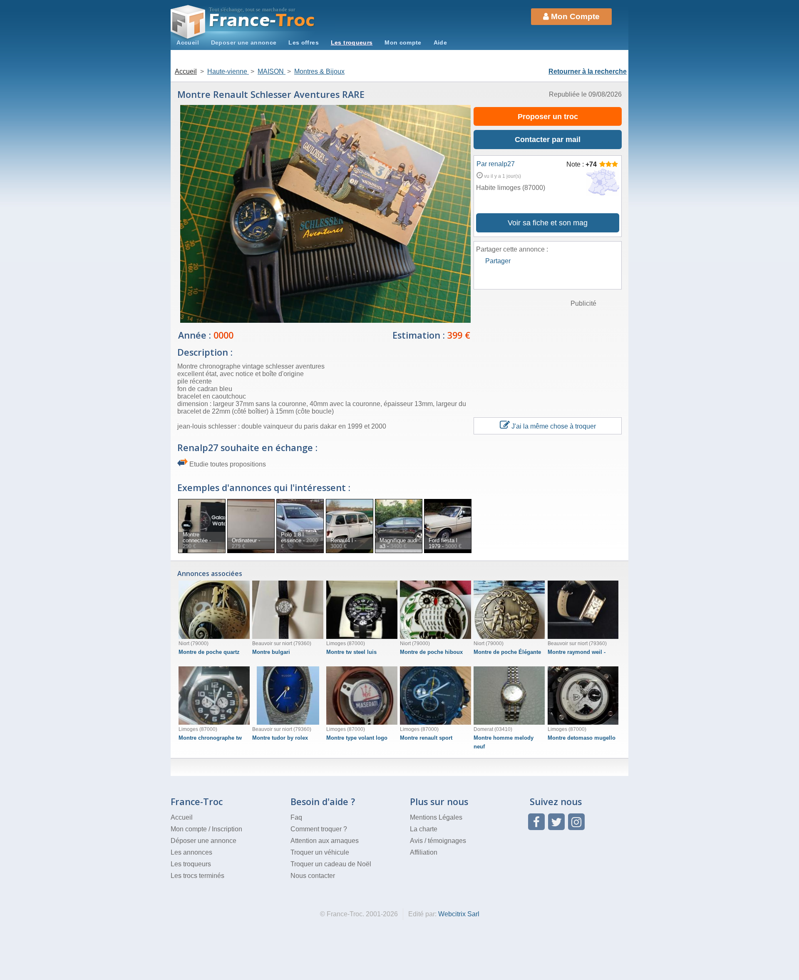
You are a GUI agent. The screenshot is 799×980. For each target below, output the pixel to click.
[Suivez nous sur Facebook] (536, 821)
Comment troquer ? (318, 829)
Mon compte (403, 42)
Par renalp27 (495, 163)
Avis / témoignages (438, 840)
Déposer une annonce (203, 840)
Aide (440, 42)
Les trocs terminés (197, 875)
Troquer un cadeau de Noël (330, 864)
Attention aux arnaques (324, 840)
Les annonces (191, 852)
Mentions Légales (436, 817)
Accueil (187, 42)
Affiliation (423, 852)
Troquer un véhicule (319, 852)
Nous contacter (312, 875)
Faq (296, 817)
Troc (262, 20)
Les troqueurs (352, 42)
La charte (423, 829)
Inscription (227, 829)
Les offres (303, 42)
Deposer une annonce (244, 42)
